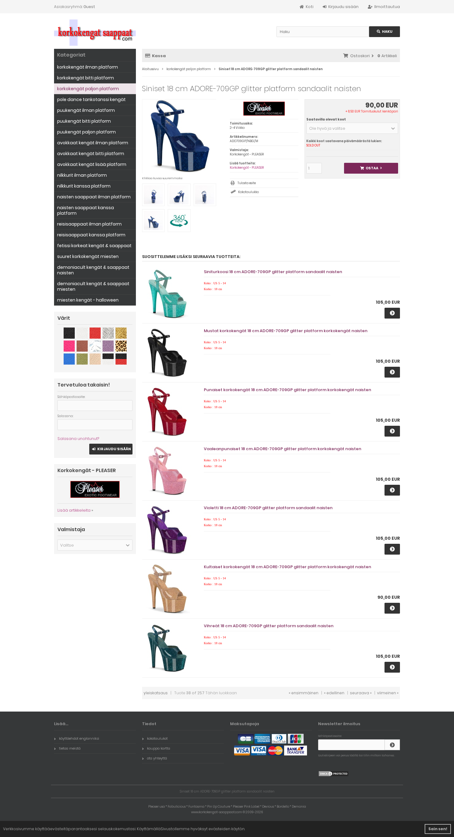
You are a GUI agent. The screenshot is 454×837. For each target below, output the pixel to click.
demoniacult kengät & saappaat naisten (93, 270)
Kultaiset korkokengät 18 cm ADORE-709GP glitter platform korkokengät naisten (287, 567)
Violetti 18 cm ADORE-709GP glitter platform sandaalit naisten (268, 508)
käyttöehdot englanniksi (79, 738)
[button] (352, 128)
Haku (384, 31)
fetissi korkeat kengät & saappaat (94, 246)
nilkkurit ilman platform (82, 175)
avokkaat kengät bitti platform (90, 153)
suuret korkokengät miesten (88, 256)
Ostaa (371, 168)
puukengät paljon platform (86, 132)
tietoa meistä (70, 748)
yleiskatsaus (156, 692)
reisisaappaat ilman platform (89, 224)
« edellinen (334, 692)
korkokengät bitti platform (85, 78)
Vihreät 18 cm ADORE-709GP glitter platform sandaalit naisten (269, 626)
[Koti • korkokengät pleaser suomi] (95, 32)
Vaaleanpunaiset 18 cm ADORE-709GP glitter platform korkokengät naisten (282, 449)
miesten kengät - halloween (88, 300)
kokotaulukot (157, 738)
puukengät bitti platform (84, 121)
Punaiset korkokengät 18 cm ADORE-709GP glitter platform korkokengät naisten (287, 390)
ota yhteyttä (157, 758)
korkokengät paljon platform (88, 89)
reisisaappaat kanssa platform (91, 235)
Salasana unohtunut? (78, 438)
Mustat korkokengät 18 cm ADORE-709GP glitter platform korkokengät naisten (286, 331)
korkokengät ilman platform (87, 67)
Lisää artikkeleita (73, 510)
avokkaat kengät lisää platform (91, 164)
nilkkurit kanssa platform (84, 186)
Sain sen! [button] (437, 828)
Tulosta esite (247, 183)
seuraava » (361, 692)
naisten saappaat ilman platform (94, 197)
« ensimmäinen (303, 692)
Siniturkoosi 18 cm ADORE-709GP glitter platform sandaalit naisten (273, 272)
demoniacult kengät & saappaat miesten (93, 286)
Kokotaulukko (248, 192)
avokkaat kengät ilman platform (92, 143)
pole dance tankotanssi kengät (91, 99)
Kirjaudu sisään (111, 449)
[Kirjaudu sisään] (392, 745)
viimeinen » (387, 692)
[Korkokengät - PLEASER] (263, 114)
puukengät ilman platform (86, 110)
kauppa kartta (158, 748)
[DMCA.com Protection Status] (333, 775)
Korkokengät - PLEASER (247, 167)
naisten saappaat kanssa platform (85, 210)
